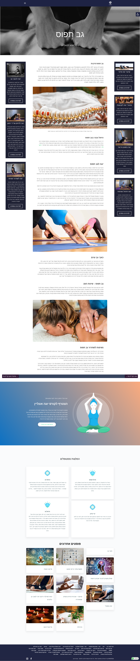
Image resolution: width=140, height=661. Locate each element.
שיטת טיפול (86, 654)
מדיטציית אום (48, 627)
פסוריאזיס (40, 648)
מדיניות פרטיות (77, 654)
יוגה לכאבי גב (110, 646)
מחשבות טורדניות (102, 650)
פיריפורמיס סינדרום (59, 648)
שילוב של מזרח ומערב (106, 654)
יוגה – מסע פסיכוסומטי (95, 646)
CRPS (110, 650)
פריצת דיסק (109, 648)
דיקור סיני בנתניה (90, 650)
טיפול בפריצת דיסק (86, 648)
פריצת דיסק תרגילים (98, 648)
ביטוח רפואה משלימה (65, 654)
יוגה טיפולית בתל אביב (55, 646)
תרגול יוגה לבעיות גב (68, 646)
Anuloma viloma (97, 652)
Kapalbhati (88, 652)
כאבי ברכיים (48, 648)
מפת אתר (55, 654)
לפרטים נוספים (15, 101)
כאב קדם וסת (32, 648)
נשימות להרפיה (108, 652)
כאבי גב (109, 551)
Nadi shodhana (79, 652)
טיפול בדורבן (81, 650)
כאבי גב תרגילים (37, 646)
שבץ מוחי (33, 650)
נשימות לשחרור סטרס (54, 652)
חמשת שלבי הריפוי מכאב (74, 569)
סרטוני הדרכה (95, 654)
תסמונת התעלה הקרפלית (59, 650)
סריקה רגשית (48, 569)
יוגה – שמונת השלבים (81, 646)
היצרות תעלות (69, 648)
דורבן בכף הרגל (72, 650)
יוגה (104, 646)
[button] (138, 14)
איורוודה (79, 627)
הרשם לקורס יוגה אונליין (47, 424)
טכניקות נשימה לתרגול (40, 652)
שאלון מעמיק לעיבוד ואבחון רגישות (101, 578)
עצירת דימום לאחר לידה (44, 650)
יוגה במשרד (108, 606)
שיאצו (45, 646)
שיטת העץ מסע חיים (67, 652)
